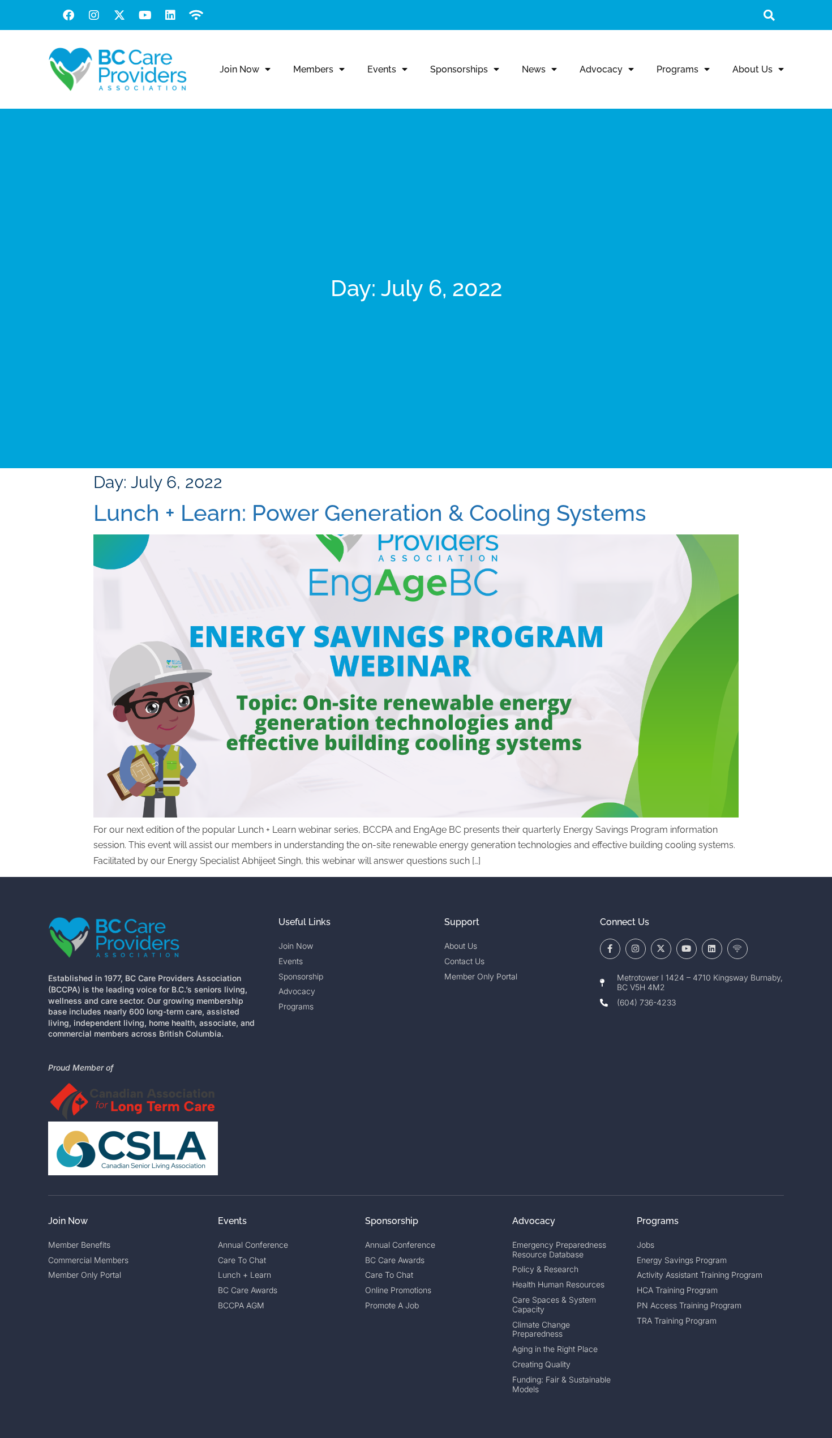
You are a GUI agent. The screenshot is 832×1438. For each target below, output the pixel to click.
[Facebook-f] (610, 949)
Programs (677, 69)
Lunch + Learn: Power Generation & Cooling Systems (369, 512)
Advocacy (601, 69)
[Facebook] (68, 15)
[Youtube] (145, 15)
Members (313, 69)
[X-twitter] (119, 15)
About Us (752, 69)
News (534, 69)
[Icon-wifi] (737, 949)
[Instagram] (94, 15)
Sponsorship (391, 1221)
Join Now (239, 69)
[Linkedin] (170, 15)
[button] (769, 15)
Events (381, 69)
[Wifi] (196, 15)
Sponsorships (459, 69)
